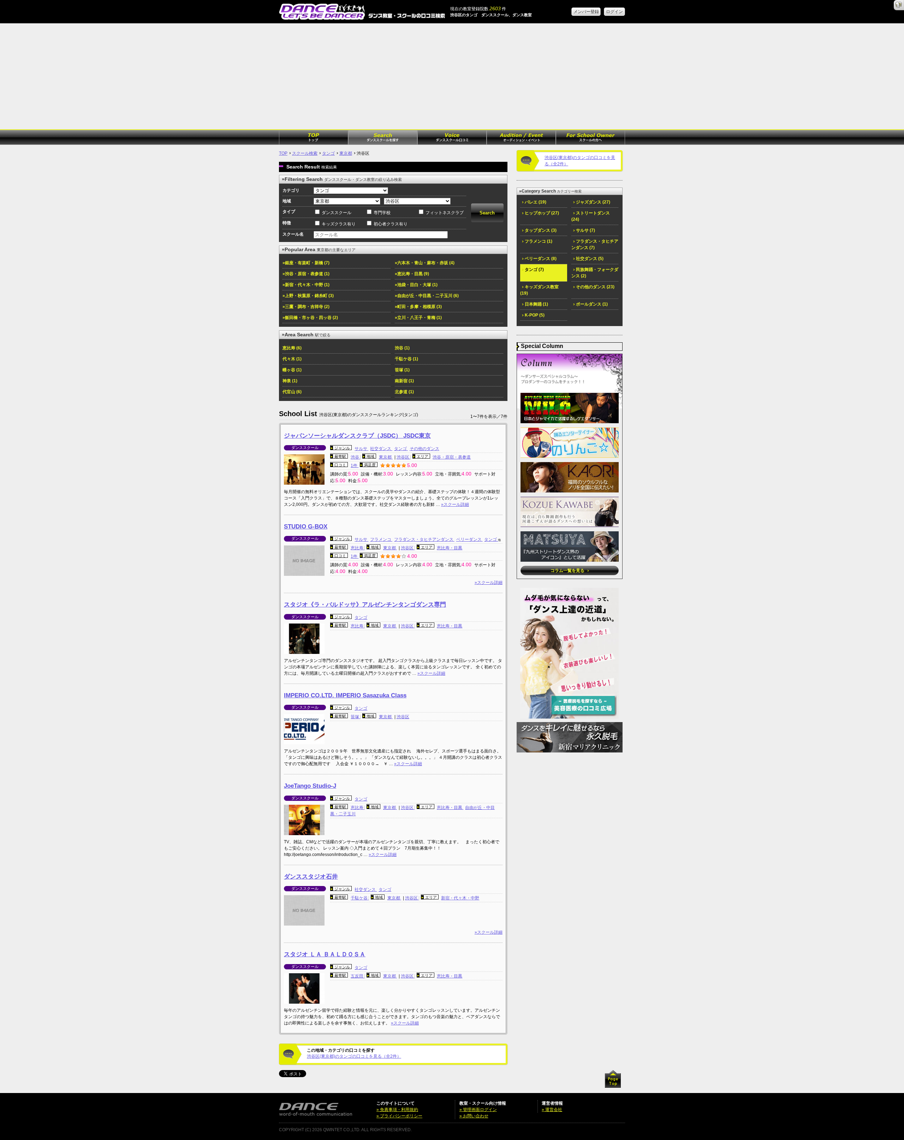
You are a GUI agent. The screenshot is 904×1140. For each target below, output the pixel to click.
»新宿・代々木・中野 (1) (305, 284)
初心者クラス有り (391, 223)
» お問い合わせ (473, 1116)
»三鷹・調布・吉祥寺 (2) (305, 306)
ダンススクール (336, 212)
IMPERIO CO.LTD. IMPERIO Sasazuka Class (345, 695)
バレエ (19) (535, 202)
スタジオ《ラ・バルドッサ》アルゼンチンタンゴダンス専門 (365, 604)
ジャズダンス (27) (592, 202)
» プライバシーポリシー (399, 1116)
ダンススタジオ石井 (311, 876)
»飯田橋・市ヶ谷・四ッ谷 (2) (310, 317)
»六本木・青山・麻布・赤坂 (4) (424, 262)
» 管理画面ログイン (478, 1109)
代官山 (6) (292, 391)
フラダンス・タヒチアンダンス (424, 539)
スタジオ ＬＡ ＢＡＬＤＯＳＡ (324, 954)
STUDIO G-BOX (305, 526)
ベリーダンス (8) (540, 258)
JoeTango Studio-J (310, 785)
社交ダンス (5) (589, 258)
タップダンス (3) (540, 230)
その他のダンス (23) (594, 286)
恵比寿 (357, 547)
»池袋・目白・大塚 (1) (416, 284)
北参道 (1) (404, 391)
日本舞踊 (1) (536, 304)
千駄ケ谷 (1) (406, 358)
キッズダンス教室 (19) (539, 290)
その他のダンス (424, 448)
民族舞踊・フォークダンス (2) (594, 272)
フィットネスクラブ (445, 212)
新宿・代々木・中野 (460, 898)
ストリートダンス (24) (590, 216)
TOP (283, 153)
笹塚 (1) (402, 369)
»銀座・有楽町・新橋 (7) (305, 262)
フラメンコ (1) (538, 241)
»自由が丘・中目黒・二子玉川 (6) (427, 295)
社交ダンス (381, 448)
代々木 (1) (292, 358)
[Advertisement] (452, 76)
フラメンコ (381, 539)
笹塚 (355, 716)
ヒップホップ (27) (541, 213)
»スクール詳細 (455, 504)
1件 (354, 465)
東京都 (345, 153)
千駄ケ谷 (360, 898)
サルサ (361, 448)
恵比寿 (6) (292, 347)
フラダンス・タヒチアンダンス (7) (594, 244)
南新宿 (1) (404, 380)
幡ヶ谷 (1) (292, 369)
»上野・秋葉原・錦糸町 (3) (308, 295)
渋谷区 (403, 457)
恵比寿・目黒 (449, 547)
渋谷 (355, 457)
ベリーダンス (469, 539)
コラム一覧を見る (568, 570)
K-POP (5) (534, 315)
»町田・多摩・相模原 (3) (418, 306)
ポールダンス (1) (591, 304)
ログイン (614, 11)
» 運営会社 (552, 1109)
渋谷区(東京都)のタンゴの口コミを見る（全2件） (354, 1056)
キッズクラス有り (339, 223)
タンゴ (328, 153)
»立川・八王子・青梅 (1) (418, 317)
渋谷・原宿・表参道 (452, 457)
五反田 (357, 976)
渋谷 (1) (402, 347)
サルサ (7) (585, 230)
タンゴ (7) (534, 269)
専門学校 (382, 212)
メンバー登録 (586, 11)
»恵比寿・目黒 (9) (412, 273)
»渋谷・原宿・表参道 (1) (305, 273)
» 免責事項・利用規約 (397, 1109)
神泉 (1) (289, 380)
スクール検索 (304, 153)
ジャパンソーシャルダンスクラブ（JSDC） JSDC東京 (357, 435)
